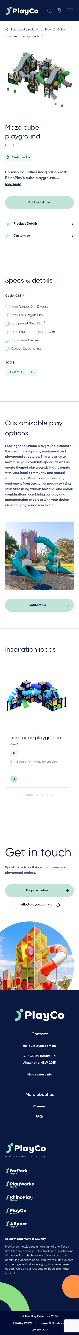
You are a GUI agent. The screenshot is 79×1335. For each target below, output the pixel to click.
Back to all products (25, 29)
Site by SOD (39, 1329)
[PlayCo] (23, 11)
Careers (39, 1106)
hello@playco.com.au (39, 1046)
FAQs (39, 1116)
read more (13, 184)
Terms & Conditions (53, 1323)
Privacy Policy (22, 1323)
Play (48, 29)
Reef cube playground (35, 737)
